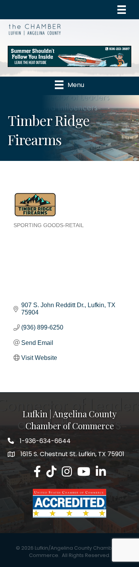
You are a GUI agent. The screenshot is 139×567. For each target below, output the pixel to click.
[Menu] (121, 9)
